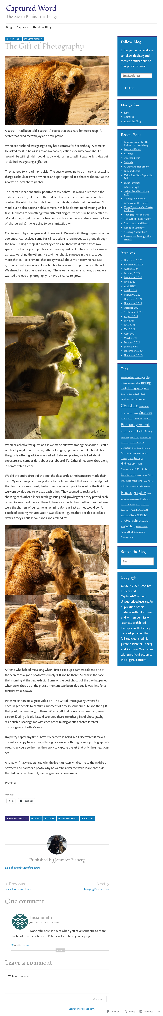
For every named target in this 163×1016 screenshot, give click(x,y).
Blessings (124, 394)
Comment (98, 999)
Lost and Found (132, 149)
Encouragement (135, 424)
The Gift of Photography (137, 218)
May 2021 (129, 329)
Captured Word (31, 8)
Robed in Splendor (134, 227)
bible (138, 383)
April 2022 (130, 286)
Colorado (145, 413)
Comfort (124, 419)
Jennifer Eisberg (33, 39)
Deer (149, 419)
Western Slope (129, 515)
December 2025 (133, 260)
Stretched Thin (132, 157)
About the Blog (41, 27)
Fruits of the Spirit (137, 443)
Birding (146, 383)
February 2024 (132, 273)
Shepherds (125, 505)
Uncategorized (18, 819)
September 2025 (133, 264)
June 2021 (129, 324)
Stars (132, 504)
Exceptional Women (128, 432)
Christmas (144, 406)
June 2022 (129, 281)
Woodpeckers (144, 521)
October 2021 (131, 307)
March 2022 (130, 290)
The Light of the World (139, 510)
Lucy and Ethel (132, 170)
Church (135, 413)
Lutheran (128, 474)
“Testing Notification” (135, 231)
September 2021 (133, 312)
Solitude (128, 162)
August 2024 (131, 268)
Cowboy (130, 419)
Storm (138, 505)
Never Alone (148, 481)
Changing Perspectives (95, 886)
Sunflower (145, 505)
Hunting (124, 459)
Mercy (144, 475)
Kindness (126, 463)
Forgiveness (134, 438)
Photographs (145, 486)
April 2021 (129, 333)
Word (123, 527)
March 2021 (130, 337)
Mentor (138, 475)
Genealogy (126, 448)
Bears (37, 819)
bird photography (132, 388)
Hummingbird (142, 453)
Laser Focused (132, 182)
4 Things (128, 153)
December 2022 (133, 277)
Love (147, 469)
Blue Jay (132, 394)
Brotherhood (140, 394)
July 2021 (129, 320)
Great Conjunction (144, 448)
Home (128, 453)
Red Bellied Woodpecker (130, 499)
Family (50, 819)
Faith (140, 431)
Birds (146, 388)
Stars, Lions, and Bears (18, 886)
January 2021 (131, 346)
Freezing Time (145, 438)
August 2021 (131, 316)
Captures (22, 27)
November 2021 (133, 303)
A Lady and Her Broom (136, 166)
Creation (138, 418)
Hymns (131, 459)
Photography (69, 819)
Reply (60, 950)
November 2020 (133, 355)
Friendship (125, 443)
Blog (9, 27)
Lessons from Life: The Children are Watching (136, 143)
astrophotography (138, 377)
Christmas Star (126, 413)
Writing (88, 819)
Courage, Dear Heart (135, 198)
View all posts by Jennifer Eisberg (22, 867)
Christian (129, 405)
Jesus (137, 458)
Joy (142, 459)
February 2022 (132, 294)
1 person (25, 945)
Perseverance (134, 486)
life (143, 469)
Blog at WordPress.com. (82, 1008)
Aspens (124, 378)
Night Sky (124, 486)
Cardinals (141, 399)
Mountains (137, 480)
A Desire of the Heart (136, 203)
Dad (145, 418)
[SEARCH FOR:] (137, 561)
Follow (129, 88)
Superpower (125, 510)
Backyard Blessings (128, 383)
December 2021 (133, 299)
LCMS (137, 469)
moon (128, 480)
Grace (134, 448)
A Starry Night (131, 186)
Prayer (149, 493)
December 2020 (133, 350)
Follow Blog (131, 41)
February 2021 (132, 342)
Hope (134, 453)
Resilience (145, 499)
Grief (123, 453)
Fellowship (125, 438)
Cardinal (134, 399)
